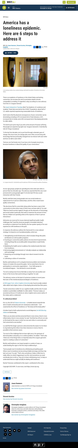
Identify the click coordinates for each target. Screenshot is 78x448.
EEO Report (30, 434)
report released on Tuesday (14, 107)
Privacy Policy (63, 428)
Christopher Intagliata (18, 405)
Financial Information (49, 431)
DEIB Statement (31, 431)
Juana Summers (12, 45)
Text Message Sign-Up (65, 434)
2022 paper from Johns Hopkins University (17, 283)
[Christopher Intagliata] (6, 408)
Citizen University (20, 302)
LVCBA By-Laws (47, 434)
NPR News (5, 17)
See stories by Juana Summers (21, 388)
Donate (71, 2)
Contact (29, 428)
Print (45, 47)
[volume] (8, 7)
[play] (4, 8)
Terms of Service (64, 431)
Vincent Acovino (21, 45)
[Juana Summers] (6, 387)
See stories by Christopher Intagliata (23, 415)
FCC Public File (47, 428)
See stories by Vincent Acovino (13, 399)
